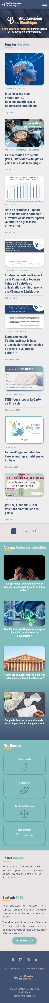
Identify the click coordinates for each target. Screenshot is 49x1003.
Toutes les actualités (31, 547)
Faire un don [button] (24, 940)
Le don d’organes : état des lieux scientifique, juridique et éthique (24, 456)
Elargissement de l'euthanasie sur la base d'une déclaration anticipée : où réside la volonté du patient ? (24, 344)
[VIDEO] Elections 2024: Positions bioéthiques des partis (22, 509)
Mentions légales (36, 968)
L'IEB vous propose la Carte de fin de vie (23, 401)
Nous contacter (12, 968)
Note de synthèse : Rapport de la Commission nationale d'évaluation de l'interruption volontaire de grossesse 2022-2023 (24, 218)
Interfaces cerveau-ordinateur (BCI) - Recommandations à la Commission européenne (21, 99)
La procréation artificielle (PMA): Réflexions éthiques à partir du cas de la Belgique (24, 159)
